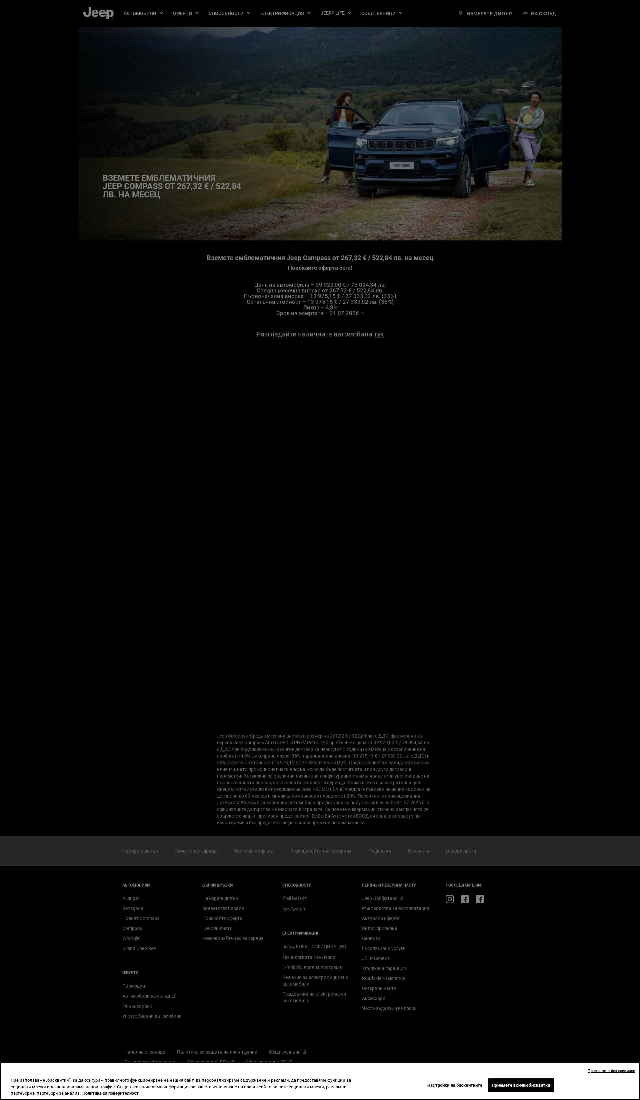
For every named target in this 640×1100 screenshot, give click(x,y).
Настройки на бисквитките (454, 1084)
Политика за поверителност (110, 1093)
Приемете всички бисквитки (521, 1084)
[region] (320, 1081)
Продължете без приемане (611, 1071)
